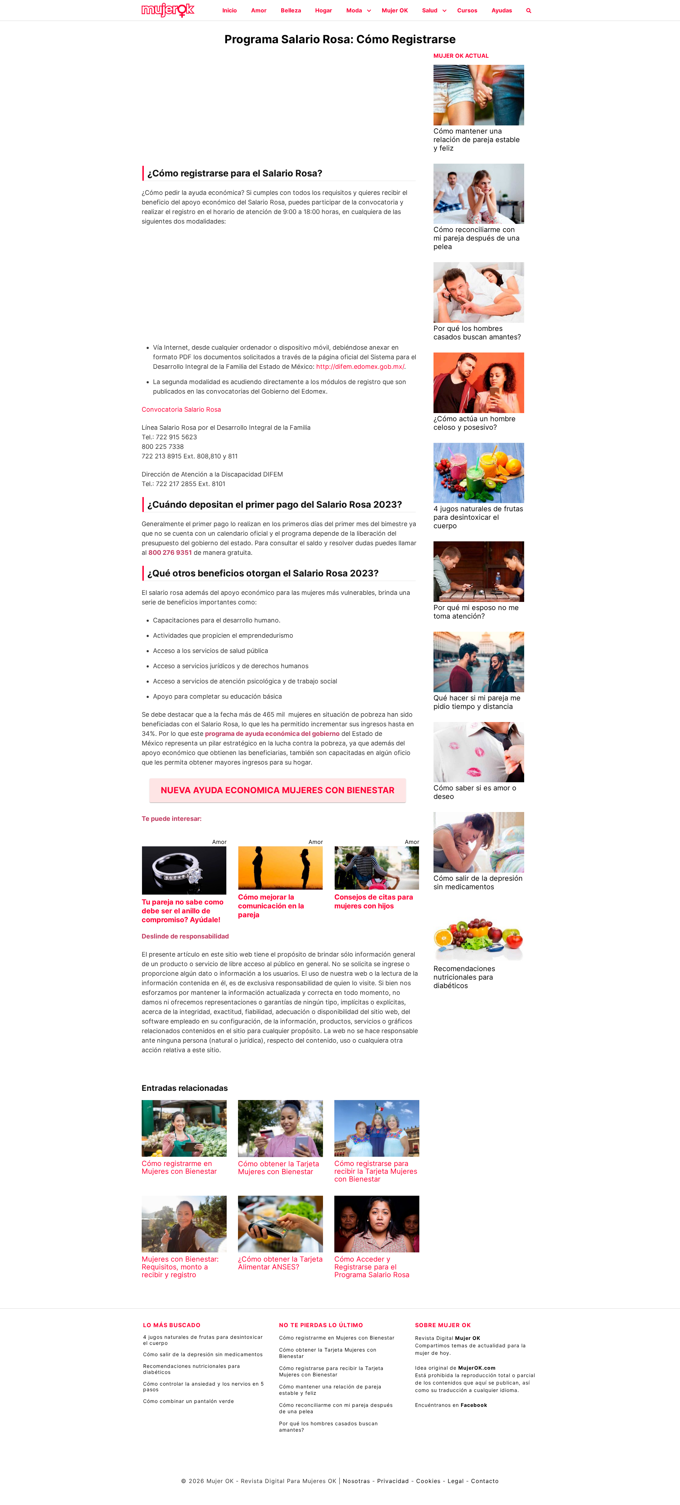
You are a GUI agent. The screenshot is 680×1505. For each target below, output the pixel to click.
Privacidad (393, 1480)
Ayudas (502, 10)
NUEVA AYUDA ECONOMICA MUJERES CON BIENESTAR (278, 790)
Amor (259, 10)
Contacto (485, 1480)
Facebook (474, 1405)
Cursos (467, 10)
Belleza (291, 10)
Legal (456, 1480)
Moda (354, 10)
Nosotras (356, 1480)
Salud (429, 10)
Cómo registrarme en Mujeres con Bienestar (337, 1338)
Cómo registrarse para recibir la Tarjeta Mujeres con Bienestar (331, 1371)
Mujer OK (395, 10)
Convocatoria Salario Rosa (181, 409)
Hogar (323, 10)
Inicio (229, 10)
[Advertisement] (280, 107)
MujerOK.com (477, 1368)
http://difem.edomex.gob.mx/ (360, 366)
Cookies (428, 1480)
